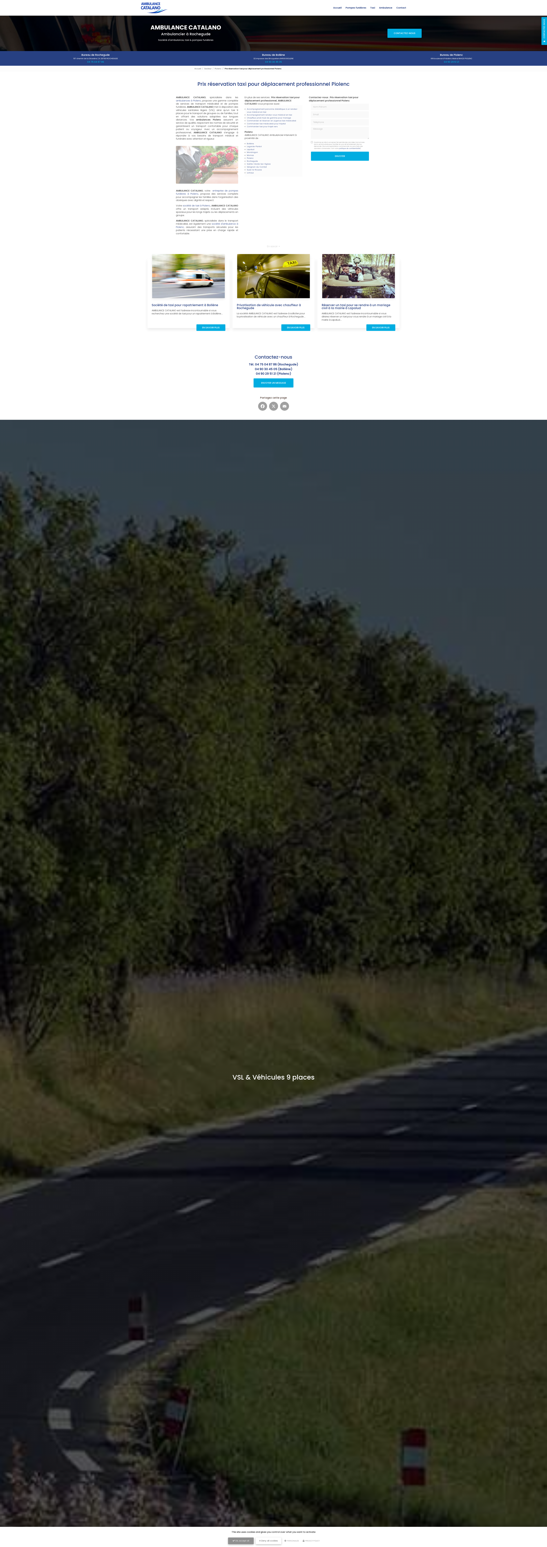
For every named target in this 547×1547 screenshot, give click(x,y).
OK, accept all (242, 1540)
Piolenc (218, 68)
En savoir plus (211, 327)
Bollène (250, 143)
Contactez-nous (404, 33)
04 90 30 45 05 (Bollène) (273, 369)
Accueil (337, 7)
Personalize (293, 1540)
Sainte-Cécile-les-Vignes (259, 164)
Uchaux (250, 173)
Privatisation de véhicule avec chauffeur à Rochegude (269, 306)
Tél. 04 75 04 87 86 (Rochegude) (273, 364)
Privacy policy (312, 1540)
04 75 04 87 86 (95, 62)
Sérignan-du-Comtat (257, 167)
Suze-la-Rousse (254, 170)
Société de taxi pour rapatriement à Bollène (185, 305)
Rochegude (252, 161)
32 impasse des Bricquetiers (273, 58)
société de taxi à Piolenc (196, 205)
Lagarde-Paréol (254, 146)
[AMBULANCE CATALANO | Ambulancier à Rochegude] (154, 7)
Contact (401, 7)
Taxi (372, 7)
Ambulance (385, 7)
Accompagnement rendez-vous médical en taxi (269, 115)
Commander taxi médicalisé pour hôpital (266, 123)
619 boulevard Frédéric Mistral (451, 58)
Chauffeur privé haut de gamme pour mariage (269, 118)
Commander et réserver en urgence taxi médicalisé (271, 120)
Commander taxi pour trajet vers (262, 126)
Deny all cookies (269, 1540)
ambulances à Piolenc (188, 100)
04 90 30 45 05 (273, 62)
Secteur (208, 68)
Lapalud (250, 149)
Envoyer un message (273, 383)
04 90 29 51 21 (451, 62)
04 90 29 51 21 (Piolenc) (273, 373)
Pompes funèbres (356, 7)
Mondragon (252, 152)
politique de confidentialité (349, 148)
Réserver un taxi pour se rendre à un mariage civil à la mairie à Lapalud (356, 306)
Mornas (250, 155)
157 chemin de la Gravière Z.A (95, 58)
